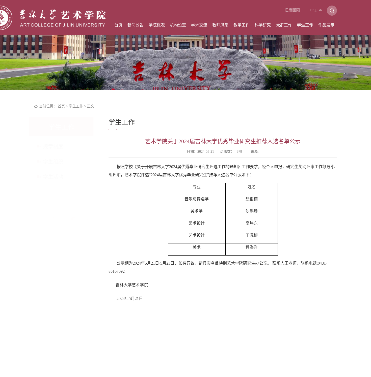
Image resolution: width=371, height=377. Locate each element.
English (316, 10)
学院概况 (157, 25)
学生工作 (305, 25)
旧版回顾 (292, 10)
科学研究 (263, 25)
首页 (118, 25)
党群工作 (284, 25)
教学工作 (241, 25)
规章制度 (58, 146)
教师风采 (220, 25)
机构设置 (178, 25)
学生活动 (58, 177)
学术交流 (199, 25)
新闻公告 (135, 25)
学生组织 (58, 162)
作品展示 (326, 25)
